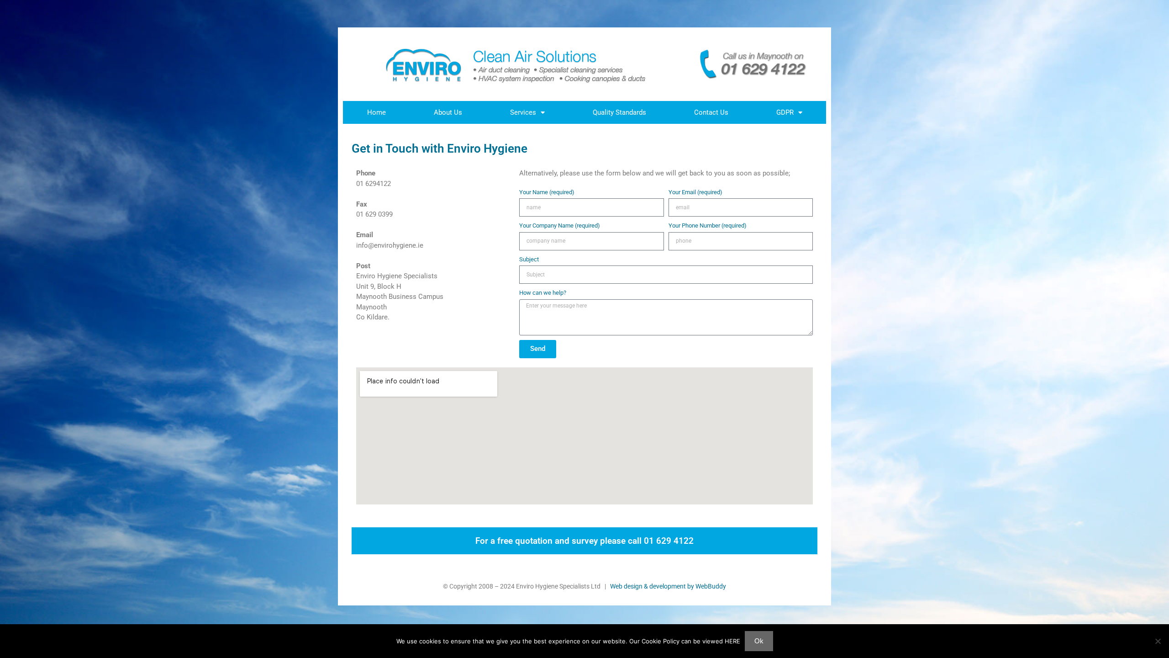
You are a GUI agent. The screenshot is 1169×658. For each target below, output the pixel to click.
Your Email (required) (695, 192)
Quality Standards (619, 112)
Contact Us (711, 112)
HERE (732, 641)
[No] (1157, 641)
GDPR (785, 112)
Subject (529, 259)
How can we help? (542, 292)
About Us (448, 112)
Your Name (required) (546, 192)
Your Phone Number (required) (708, 225)
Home (376, 112)
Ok (759, 641)
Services (523, 112)
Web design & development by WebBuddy (668, 586)
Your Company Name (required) (559, 225)
